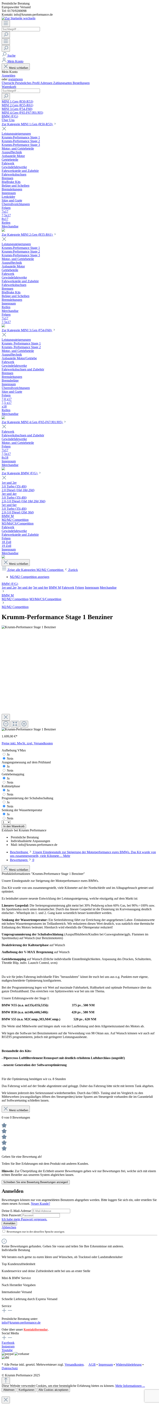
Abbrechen (9, 1227)
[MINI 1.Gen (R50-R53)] (3, 230)
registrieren (15, 79)
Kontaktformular (36, 1329)
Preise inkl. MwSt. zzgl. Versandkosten (27, 743)
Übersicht (8, 83)
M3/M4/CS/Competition (45, 599)
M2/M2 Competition (15, 599)
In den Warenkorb (13, 826)
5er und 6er (40, 587)
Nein (10, 758)
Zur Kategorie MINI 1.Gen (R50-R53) (27, 124)
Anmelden (8, 75)
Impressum (106, 1364)
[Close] (6, 717)
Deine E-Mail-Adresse (17, 1211)
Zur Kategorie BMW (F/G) (20, 473)
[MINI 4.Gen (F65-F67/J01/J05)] (3, 469)
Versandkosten (74, 1364)
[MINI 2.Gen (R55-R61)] (3, 326)
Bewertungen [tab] (22, 860)
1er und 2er (9, 587)
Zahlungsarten (63, 83)
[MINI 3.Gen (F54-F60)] (3, 418)
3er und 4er (24, 587)
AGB (92, 1364)
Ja (8, 754)
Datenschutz (10, 1368)
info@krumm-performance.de (21, 1322)
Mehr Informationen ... (130, 1385)
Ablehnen (8, 1389)
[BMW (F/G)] (3, 557)
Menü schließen (18, 67)
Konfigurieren (26, 1389)
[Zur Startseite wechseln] (18, 18)
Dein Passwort (12, 1215)
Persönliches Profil (27, 83)
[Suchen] (6, 34)
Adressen (46, 83)
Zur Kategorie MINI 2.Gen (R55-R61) (27, 234)
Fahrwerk (68, 587)
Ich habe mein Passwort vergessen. (24, 1219)
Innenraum (92, 587)
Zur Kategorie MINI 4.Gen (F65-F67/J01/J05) (32, 422)
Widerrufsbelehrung (129, 1364)
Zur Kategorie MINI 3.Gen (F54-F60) (27, 330)
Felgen (79, 587)
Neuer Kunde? (40, 1203)
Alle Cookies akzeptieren (53, 1389)
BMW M (55, 587)
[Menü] (6, 23)
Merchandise (108, 587)
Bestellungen (81, 83)
